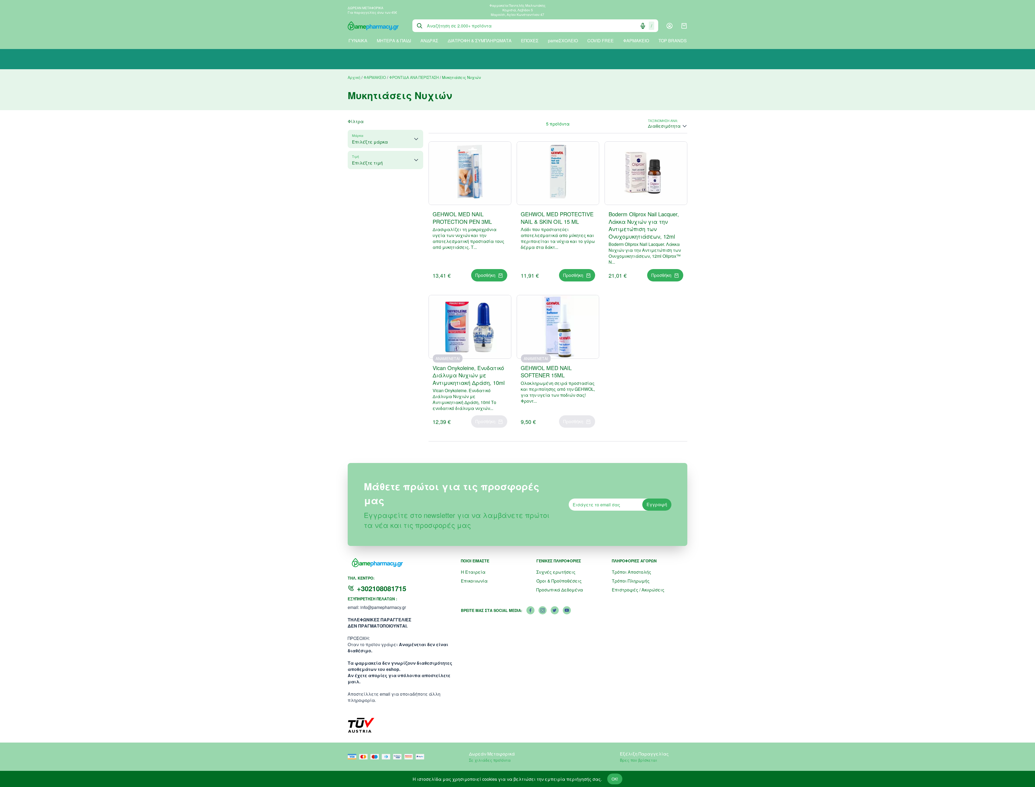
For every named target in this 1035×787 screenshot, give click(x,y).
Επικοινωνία (474, 581)
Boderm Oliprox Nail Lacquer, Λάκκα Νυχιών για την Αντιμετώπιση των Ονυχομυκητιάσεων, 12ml (644, 225)
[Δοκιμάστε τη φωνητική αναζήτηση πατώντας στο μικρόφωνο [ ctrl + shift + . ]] (643, 26)
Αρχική (354, 77)
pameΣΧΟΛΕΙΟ (563, 40)
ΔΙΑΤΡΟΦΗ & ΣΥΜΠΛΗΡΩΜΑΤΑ (480, 40)
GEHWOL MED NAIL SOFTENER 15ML (546, 371)
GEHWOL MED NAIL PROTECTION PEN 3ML (462, 217)
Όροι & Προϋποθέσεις (559, 581)
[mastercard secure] (410, 757)
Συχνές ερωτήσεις (555, 572)
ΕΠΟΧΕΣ (530, 40)
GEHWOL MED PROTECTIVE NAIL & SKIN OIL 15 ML (557, 217)
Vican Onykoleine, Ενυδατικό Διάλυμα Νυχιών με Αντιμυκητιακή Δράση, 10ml (469, 375)
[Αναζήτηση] (419, 26)
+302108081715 (381, 588)
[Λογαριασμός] (669, 26)
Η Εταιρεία (473, 572)
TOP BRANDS (672, 40)
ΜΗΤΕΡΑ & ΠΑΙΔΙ (394, 40)
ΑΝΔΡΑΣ (429, 40)
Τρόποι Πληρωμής (631, 581)
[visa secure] (398, 757)
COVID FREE (600, 40)
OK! (615, 779)
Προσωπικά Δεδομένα (559, 590)
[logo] (376, 25)
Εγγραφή (657, 504)
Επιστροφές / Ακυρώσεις (638, 590)
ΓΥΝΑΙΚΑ (358, 40)
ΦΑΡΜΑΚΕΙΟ (636, 40)
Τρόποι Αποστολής (631, 572)
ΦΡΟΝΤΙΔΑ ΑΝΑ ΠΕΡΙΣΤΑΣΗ (414, 77)
